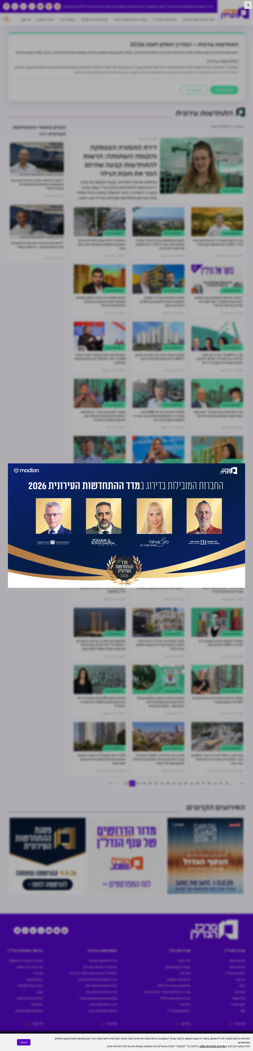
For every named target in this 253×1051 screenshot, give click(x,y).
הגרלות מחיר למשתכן (179, 979)
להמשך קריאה (194, 90)
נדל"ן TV (84, 6)
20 (197, 783)
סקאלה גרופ (67, 19)
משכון (40, 992)
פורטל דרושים (45, 19)
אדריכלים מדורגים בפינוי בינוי (101, 992)
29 (144, 783)
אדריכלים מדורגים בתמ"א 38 (101, 985)
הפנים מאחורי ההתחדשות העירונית (42, 174)
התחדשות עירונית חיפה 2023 (174, 985)
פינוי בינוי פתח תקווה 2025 (175, 998)
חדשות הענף (120, 6)
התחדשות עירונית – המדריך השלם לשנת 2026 (184, 44)
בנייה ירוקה (184, 960)
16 (221, 783)
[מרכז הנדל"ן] (235, 13)
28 (150, 783)
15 (227, 783)
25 (168, 783)
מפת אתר (239, 992)
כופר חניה (185, 973)
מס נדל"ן (38, 973)
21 (191, 783)
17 (215, 783)
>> (111, 783)
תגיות (242, 985)
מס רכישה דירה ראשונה (30, 967)
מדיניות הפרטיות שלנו (212, 1046)
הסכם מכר (37, 1004)
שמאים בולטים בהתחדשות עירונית (98, 998)
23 (179, 783)
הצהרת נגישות (237, 967)
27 (156, 783)
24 (174, 783)
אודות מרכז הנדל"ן (165, 19)
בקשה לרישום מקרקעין (178, 967)
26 (162, 783)
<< (242, 783)
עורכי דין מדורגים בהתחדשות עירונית (97, 979)
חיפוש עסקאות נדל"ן (179, 1011)
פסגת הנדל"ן (238, 1004)
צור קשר (26, 19)
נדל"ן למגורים (203, 6)
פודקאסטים (71, 6)
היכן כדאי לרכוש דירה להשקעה (26, 960)
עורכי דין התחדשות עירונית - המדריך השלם (167, 992)
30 (138, 783)
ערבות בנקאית (35, 979)
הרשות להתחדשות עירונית (102, 1011)
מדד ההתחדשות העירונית (198, 19)
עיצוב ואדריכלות (101, 6)
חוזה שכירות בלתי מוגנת (30, 998)
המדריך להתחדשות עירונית (130, 19)
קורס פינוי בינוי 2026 (94, 19)
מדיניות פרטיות (237, 960)
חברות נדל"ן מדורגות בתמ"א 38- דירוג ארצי (93, 973)
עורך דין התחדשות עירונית (103, 1004)
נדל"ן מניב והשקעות (159, 6)
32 (126, 783)
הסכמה (23, 1042)
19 (203, 783)
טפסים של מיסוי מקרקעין (29, 1011)
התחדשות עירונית (183, 6)
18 (209, 783)
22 (185, 783)
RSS (243, 1011)
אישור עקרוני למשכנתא (30, 985)
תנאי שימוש (238, 998)
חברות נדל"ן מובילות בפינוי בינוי (100, 967)
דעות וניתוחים (136, 6)
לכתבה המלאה (224, 90)
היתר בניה (185, 1004)
